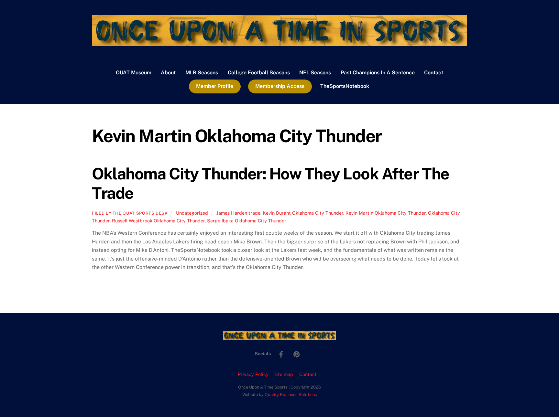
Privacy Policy (253, 374)
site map (283, 374)
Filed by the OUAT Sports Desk (130, 213)
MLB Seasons (201, 73)
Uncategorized (192, 213)
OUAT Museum (133, 73)
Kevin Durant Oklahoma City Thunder (303, 213)
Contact (433, 73)
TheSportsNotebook (344, 86)
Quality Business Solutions (291, 394)
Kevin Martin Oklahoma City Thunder (385, 213)
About (168, 73)
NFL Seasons (315, 73)
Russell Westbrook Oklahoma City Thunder (158, 220)
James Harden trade (238, 213)
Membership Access (279, 86)
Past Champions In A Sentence (378, 73)
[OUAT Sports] (279, 42)
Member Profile (214, 86)
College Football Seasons (259, 73)
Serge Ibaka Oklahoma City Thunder (246, 220)
